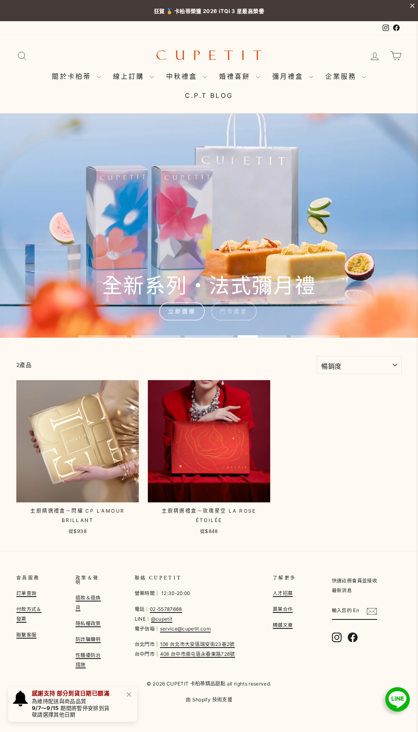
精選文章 (283, 625)
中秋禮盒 (183, 76)
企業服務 (342, 76)
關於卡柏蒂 (73, 76)
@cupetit (162, 619)
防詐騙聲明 (88, 639)
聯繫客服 (26, 635)
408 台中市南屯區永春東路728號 (197, 654)
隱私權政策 (88, 623)
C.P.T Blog (209, 95)
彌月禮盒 (289, 76)
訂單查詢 (26, 593)
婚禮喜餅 (236, 76)
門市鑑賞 (234, 311)
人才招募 (283, 593)
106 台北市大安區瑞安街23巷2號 (197, 644)
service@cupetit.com (185, 629)
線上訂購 (130, 76)
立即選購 (182, 311)
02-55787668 (166, 609)
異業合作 (283, 609)
